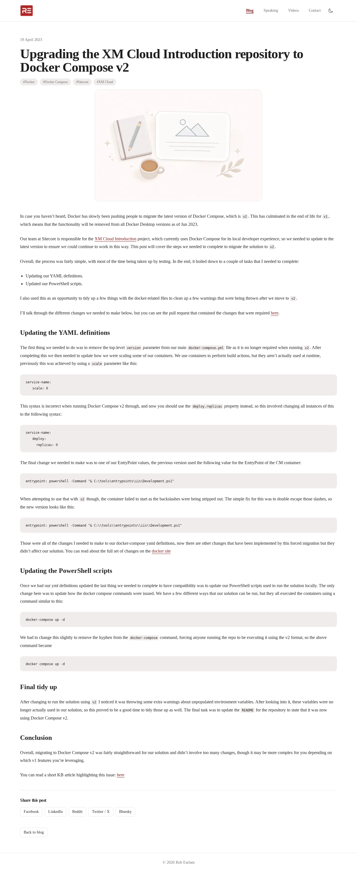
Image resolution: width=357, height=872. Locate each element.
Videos (293, 10)
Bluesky (125, 812)
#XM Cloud (105, 82)
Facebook (31, 812)
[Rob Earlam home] (26, 10)
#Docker (29, 82)
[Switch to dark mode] (331, 10)
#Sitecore (82, 82)
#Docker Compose (55, 82)
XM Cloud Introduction (115, 238)
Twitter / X (101, 812)
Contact (315, 10)
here (274, 313)
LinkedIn (55, 812)
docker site (161, 551)
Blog (250, 10)
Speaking (271, 10)
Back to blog (34, 832)
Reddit (77, 812)
